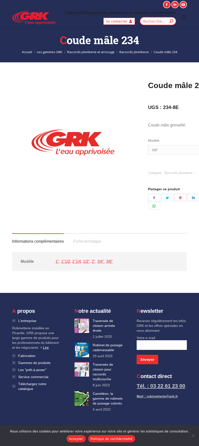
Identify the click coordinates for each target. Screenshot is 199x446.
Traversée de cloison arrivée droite (104, 325)
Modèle (153, 140)
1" (57, 261)
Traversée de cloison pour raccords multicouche (103, 372)
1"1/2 (65, 261)
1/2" (86, 261)
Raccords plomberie (178, 173)
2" (93, 261)
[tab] (38, 239)
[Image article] (82, 325)
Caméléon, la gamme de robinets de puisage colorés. (108, 398)
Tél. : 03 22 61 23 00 (161, 386)
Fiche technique (87, 241)
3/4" (100, 261)
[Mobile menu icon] (184, 18)
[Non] (193, 435)
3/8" (109, 261)
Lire (46, 347)
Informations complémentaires (38, 241)
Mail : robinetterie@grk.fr (157, 396)
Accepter (76, 439)
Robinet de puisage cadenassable (108, 347)
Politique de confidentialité (112, 439)
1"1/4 (76, 261)
